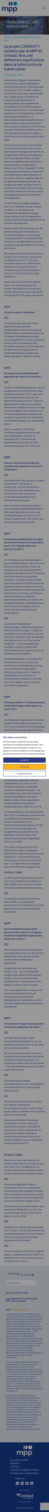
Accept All (24, 760)
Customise (24, 767)
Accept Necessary (24, 773)
